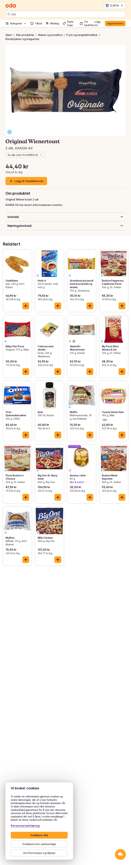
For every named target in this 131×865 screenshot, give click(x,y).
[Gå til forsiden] (10, 5)
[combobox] (67, 14)
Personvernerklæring (25, 825)
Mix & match (77, 482)
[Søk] (8, 14)
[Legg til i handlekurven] (25, 305)
